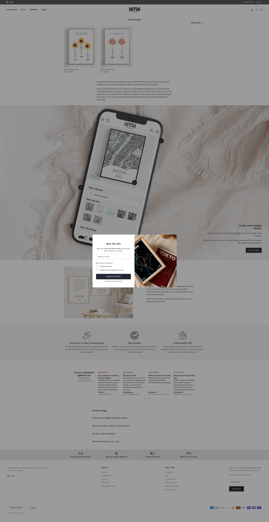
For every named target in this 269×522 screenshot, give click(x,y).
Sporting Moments (106, 266)
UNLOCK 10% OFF (113, 276)
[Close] (174, 237)
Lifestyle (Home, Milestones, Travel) (111, 270)
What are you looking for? (104, 263)
